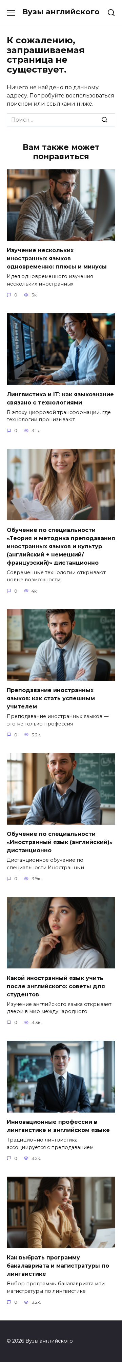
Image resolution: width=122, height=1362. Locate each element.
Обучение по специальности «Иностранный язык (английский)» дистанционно (60, 842)
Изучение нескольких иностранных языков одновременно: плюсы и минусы (57, 258)
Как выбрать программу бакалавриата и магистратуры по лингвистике (58, 1265)
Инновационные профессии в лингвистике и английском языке (58, 1126)
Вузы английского (61, 11)
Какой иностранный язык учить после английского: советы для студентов (56, 986)
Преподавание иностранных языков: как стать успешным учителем (51, 698)
